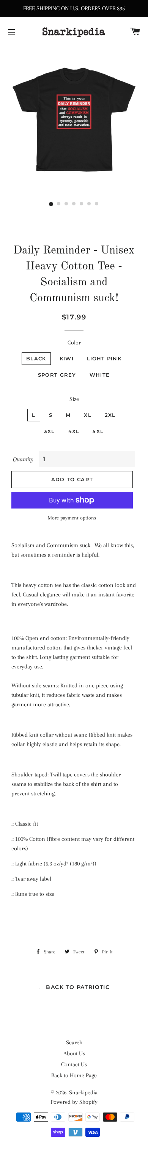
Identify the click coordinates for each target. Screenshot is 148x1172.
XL (87, 415)
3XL (49, 431)
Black (36, 358)
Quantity (23, 459)
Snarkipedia (83, 1092)
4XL (74, 431)
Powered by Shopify (74, 1101)
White (100, 375)
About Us (74, 1053)
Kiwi (67, 358)
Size (74, 399)
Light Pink (104, 358)
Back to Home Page (74, 1075)
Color (74, 342)
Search (74, 1042)
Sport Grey (57, 375)
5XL (98, 431)
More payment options (72, 518)
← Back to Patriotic (74, 987)
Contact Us (74, 1064)
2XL (110, 415)
